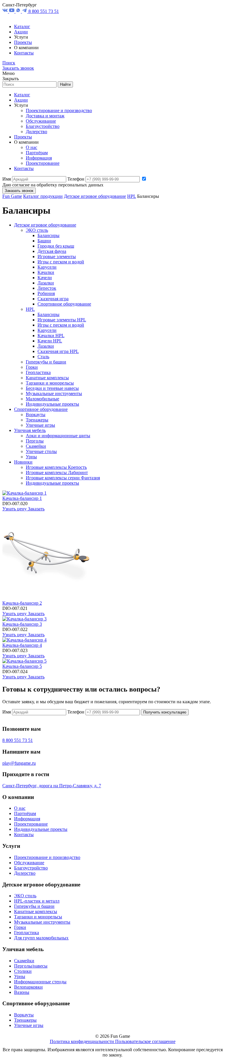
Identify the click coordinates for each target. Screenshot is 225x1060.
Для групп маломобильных (41, 937)
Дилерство (36, 131)
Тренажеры (37, 419)
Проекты (23, 42)
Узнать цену (15, 508)
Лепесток (47, 288)
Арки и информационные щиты (58, 435)
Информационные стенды (40, 981)
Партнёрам (37, 152)
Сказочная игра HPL (58, 351)
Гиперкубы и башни (46, 361)
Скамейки (36, 446)
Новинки (23, 461)
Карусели (47, 267)
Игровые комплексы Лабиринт (57, 472)
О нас (31, 147)
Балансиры (48, 235)
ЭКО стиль (37, 230)
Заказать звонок (18, 68)
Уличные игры (40, 425)
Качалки (46, 272)
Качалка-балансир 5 (22, 666)
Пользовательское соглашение (145, 1041)
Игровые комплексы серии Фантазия (63, 477)
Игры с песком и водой (61, 261)
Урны (31, 456)
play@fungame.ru (19, 763)
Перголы (35, 440)
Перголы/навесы (30, 965)
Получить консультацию (164, 712)
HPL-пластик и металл (36, 900)
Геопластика (38, 372)
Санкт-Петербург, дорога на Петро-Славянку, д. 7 (51, 785)
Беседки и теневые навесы (52, 388)
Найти (65, 84)
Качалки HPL (51, 335)
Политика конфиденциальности (82, 1041)
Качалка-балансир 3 (22, 624)
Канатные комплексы (47, 377)
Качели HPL (50, 340)
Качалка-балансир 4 (22, 645)
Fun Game (12, 196)
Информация (39, 157)
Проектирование (42, 163)
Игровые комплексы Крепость (56, 467)
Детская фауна (52, 251)
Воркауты (35, 414)
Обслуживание (41, 121)
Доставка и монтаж (45, 115)
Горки (32, 367)
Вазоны (21, 992)
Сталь (43, 356)
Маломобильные (42, 398)
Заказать (36, 508)
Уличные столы (41, 451)
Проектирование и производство (59, 110)
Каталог (22, 26)
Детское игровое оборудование (95, 196)
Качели (45, 277)
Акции (21, 31)
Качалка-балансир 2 (22, 603)
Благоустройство (42, 126)
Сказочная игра (53, 298)
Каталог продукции (43, 196)
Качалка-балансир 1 (22, 498)
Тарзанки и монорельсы (50, 382)
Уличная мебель (30, 430)
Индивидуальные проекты (52, 404)
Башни (44, 240)
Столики (23, 971)
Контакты (24, 52)
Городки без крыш (56, 245)
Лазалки (46, 282)
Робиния (46, 293)
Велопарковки (28, 986)
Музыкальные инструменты (54, 393)
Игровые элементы (57, 256)
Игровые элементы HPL (62, 319)
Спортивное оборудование (64, 303)
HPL (131, 196)
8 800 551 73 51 (43, 11)
